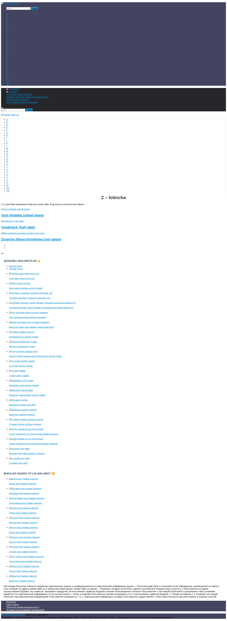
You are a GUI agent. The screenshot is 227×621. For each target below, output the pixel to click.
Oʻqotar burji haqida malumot (23, 552)
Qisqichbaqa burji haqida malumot (25, 503)
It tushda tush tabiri (18, 463)
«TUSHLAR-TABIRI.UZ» (13, 615)
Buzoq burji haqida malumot (22, 484)
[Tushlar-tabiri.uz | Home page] (10, 3)
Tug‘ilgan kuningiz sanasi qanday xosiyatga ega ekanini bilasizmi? (41, 307)
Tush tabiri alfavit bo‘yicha (19, 94)
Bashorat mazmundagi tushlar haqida (27, 395)
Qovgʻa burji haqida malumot (23, 571)
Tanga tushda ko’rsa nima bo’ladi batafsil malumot (33, 444)
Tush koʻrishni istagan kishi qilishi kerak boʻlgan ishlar (35, 356)
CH (7, 84)
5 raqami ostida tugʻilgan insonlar (25, 424)
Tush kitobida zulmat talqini (22, 215)
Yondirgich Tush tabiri (18, 227)
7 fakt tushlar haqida (19, 375)
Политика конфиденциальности (22, 607)
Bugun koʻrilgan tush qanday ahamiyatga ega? (31, 327)
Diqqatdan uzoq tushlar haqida (24, 385)
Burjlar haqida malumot (17, 99)
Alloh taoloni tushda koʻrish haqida (25, 288)
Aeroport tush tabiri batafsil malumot (27, 453)
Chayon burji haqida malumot (23, 542)
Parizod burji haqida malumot (23, 522)
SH (7, 81)
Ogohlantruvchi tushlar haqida (23, 337)
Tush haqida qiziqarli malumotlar (22, 102)
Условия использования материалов (25, 610)
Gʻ (7, 79)
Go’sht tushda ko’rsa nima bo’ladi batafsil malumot (33, 434)
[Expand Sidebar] (2, 253)
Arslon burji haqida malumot (22, 513)
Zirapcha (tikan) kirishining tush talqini (31, 239)
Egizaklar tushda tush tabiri (22, 405)
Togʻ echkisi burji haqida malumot (25, 561)
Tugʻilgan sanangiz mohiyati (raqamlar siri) (27, 97)
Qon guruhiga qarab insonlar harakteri (27, 317)
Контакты (11, 602)
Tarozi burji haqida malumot (22, 532)
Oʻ (7, 76)
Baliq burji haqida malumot (22, 414)
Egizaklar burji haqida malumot (24, 493)
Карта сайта (12, 604)
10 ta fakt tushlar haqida (21, 366)
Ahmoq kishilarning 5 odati (22, 346)
